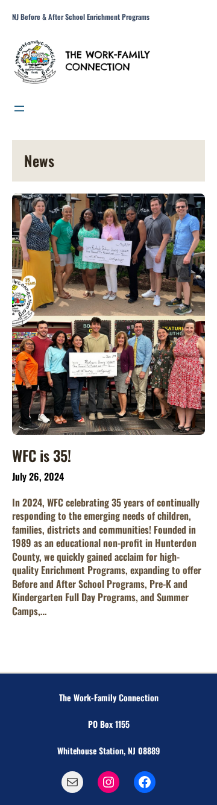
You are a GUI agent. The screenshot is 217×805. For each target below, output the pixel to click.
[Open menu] (19, 108)
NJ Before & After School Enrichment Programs (80, 16)
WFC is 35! (41, 455)
